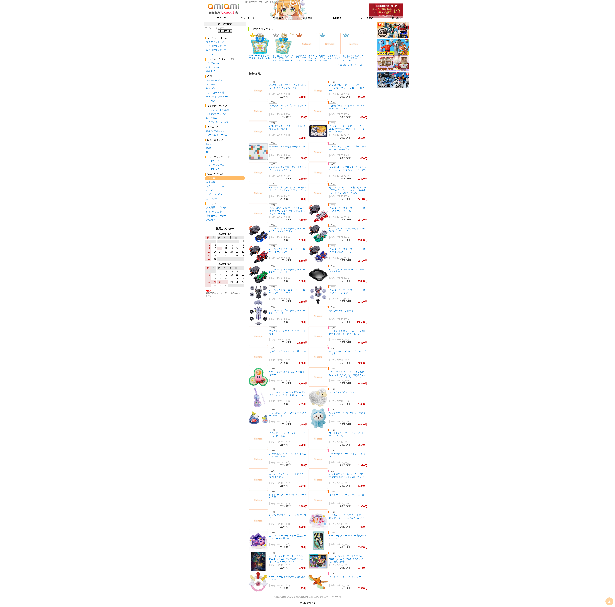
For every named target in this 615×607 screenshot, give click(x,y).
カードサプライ (214, 169)
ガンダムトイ (213, 63)
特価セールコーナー (216, 215)
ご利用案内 (278, 18)
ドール (209, 54)
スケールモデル (214, 80)
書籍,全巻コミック (215, 130)
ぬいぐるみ (211, 117)
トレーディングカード (217, 165)
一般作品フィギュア (216, 46)
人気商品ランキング (216, 207)
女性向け (210, 219)
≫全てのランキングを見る (350, 65)
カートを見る (366, 18)
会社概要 (337, 18)
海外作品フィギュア (216, 50)
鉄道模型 (210, 88)
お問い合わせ (396, 18)
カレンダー (211, 198)
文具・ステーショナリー (218, 186)
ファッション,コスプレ (217, 122)
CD (207, 152)
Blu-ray (209, 144)
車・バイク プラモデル (217, 96)
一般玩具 (210, 178)
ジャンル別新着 (214, 211)
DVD (208, 148)
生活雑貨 (210, 182)
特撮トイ (210, 71)
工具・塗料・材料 (215, 92)
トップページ (219, 18)
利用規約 (307, 18)
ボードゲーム (213, 190)
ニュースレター (248, 18)
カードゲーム (213, 161)
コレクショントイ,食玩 (217, 109)
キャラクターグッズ (216, 113)
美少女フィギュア (215, 42)
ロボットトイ (213, 67)
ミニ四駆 (210, 100)
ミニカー (210, 84)
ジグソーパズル (214, 194)
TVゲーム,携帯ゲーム (217, 135)
